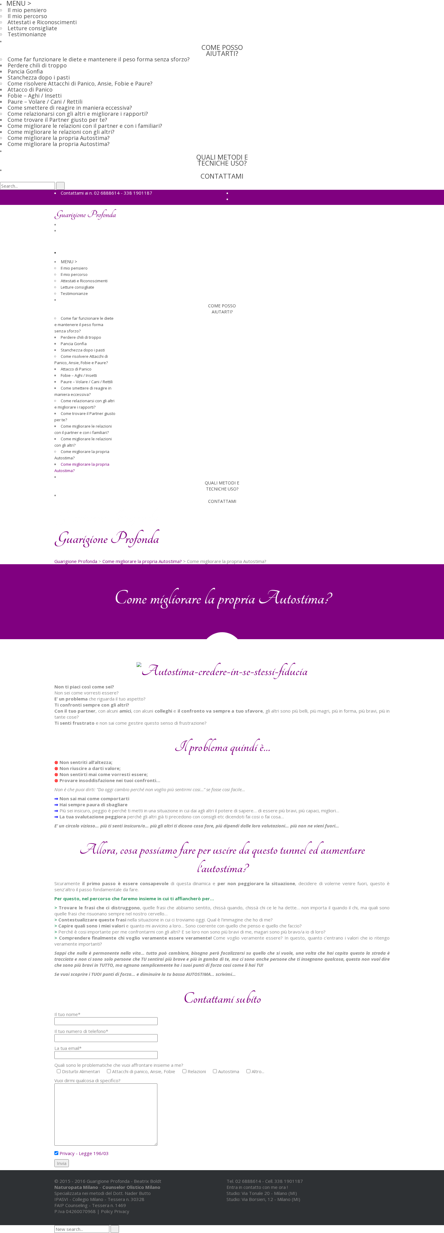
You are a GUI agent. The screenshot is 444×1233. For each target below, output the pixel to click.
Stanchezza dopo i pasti (39, 77)
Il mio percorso (27, 16)
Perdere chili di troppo (37, 65)
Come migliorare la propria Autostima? (59, 137)
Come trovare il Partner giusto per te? (57, 119)
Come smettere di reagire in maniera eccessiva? (70, 107)
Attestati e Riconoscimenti (42, 22)
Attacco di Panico (30, 89)
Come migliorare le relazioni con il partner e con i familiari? (85, 125)
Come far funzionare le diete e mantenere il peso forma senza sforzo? (99, 59)
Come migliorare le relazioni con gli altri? (61, 131)
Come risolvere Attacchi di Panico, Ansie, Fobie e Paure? (80, 83)
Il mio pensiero (27, 10)
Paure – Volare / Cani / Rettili (45, 101)
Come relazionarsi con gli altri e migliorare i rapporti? (78, 113)
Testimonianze (27, 34)
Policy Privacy (115, 1211)
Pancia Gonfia (25, 71)
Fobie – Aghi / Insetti (35, 95)
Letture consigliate (32, 28)
